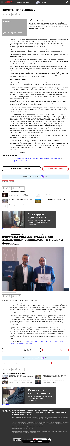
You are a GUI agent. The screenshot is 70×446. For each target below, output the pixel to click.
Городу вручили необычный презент (18, 205)
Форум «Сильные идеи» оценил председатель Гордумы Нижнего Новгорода (21, 376)
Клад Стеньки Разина (21, 160)
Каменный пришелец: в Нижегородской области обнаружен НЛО (37, 158)
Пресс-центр (30, 410)
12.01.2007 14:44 (6, 7)
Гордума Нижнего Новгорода (9, 292)
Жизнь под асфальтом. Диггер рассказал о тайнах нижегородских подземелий (20, 194)
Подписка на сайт (41, 412)
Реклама (37, 410)
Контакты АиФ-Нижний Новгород (57, 412)
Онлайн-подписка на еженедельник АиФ (23, 412)
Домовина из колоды (21, 162)
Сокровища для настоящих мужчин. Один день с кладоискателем (54, 200)
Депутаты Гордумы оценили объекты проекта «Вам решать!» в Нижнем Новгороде (55, 376)
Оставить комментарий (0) (55, 168)
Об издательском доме (18, 410)
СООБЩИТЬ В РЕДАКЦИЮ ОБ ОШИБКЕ (21, 414)
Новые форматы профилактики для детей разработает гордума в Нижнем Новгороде (20, 381)
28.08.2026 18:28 (6, 234)
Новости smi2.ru (7, 229)
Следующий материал (36, 441)
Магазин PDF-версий (47, 410)
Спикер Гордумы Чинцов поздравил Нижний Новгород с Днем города (54, 381)
